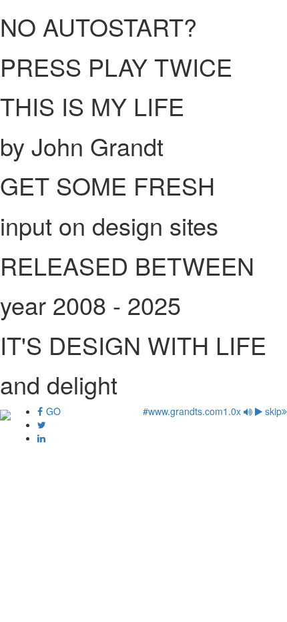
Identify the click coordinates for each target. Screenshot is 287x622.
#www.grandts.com (183, 411)
